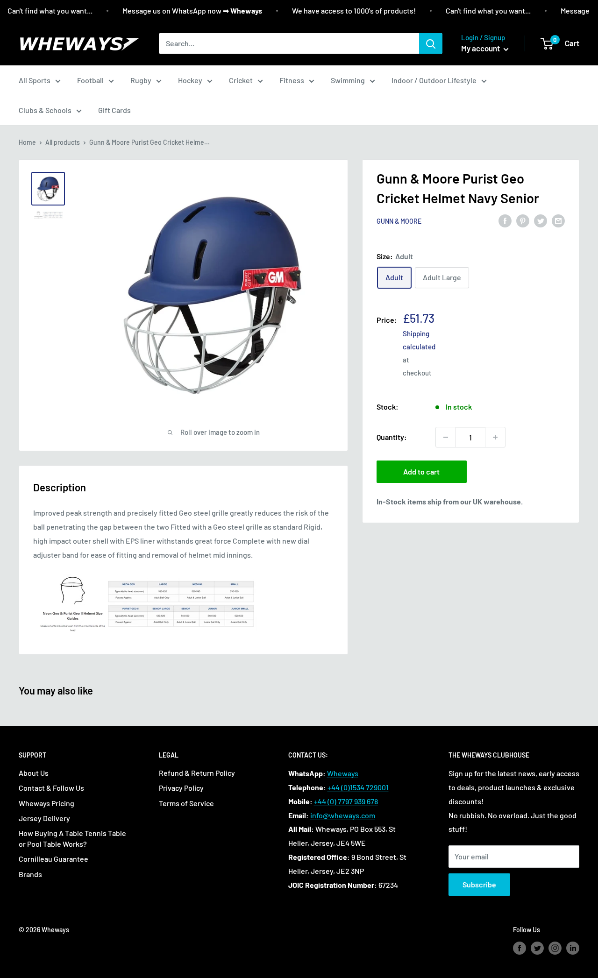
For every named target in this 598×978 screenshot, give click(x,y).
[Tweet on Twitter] (540, 220)
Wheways (342, 773)
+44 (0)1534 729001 (358, 787)
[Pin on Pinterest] (522, 220)
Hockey (190, 80)
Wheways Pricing (46, 803)
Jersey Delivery (44, 818)
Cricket (241, 80)
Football (90, 80)
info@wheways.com (342, 815)
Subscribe (479, 884)
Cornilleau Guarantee (53, 858)
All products (62, 142)
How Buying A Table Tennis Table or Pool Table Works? (72, 838)
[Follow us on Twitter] (537, 948)
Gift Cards (114, 110)
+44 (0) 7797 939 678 (346, 801)
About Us (34, 772)
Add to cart (421, 471)
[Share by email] (558, 220)
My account (481, 48)
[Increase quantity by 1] (495, 437)
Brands (30, 874)
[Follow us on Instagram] (555, 948)
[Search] (430, 43)
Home (27, 142)
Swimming (348, 80)
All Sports (34, 80)
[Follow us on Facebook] (519, 948)
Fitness (291, 80)
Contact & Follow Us (51, 787)
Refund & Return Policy (197, 772)
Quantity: (392, 436)
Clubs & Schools (45, 110)
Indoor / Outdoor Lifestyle (434, 80)
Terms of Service (186, 803)
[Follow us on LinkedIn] (572, 948)
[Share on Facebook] (505, 220)
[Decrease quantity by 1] (446, 437)
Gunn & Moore (399, 221)
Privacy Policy (181, 787)
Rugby (140, 80)
